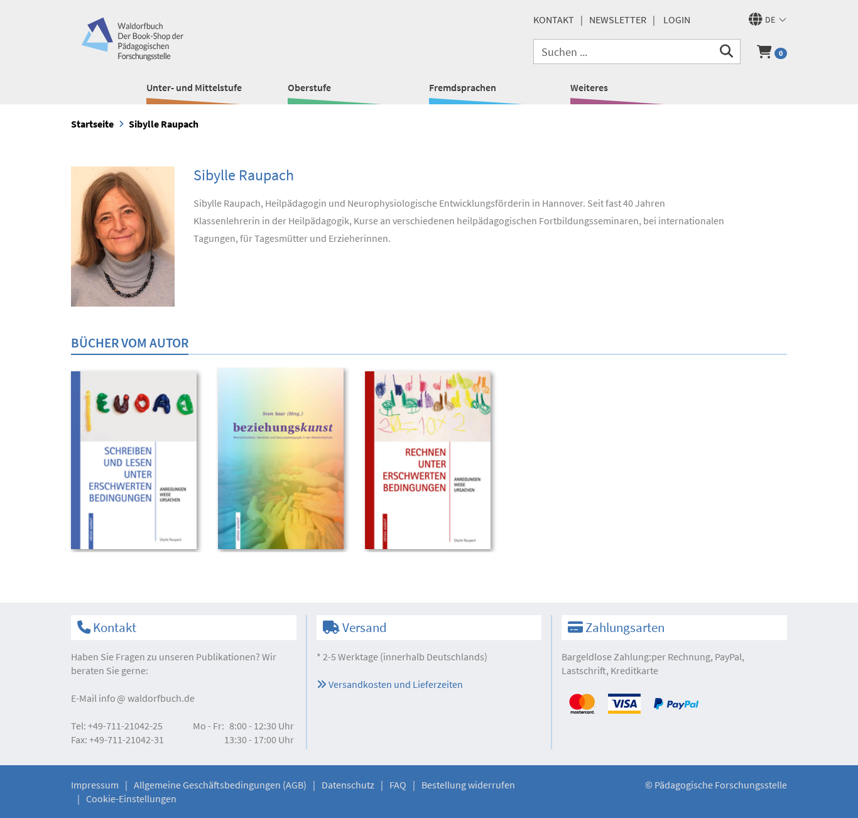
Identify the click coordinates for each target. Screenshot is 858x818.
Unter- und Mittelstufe (194, 87)
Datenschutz (348, 784)
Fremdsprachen (462, 87)
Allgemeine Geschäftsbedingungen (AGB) (220, 784)
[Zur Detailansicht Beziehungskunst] (283, 458)
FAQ (397, 784)
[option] (136, 461)
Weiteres (589, 87)
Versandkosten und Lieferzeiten (395, 684)
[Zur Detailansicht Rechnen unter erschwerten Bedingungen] (430, 459)
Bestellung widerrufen (468, 784)
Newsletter (617, 19)
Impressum (95, 784)
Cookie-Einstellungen (131, 798)
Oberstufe (309, 87)
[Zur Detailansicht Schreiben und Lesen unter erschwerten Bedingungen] (136, 459)
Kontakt (553, 19)
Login (676, 19)
